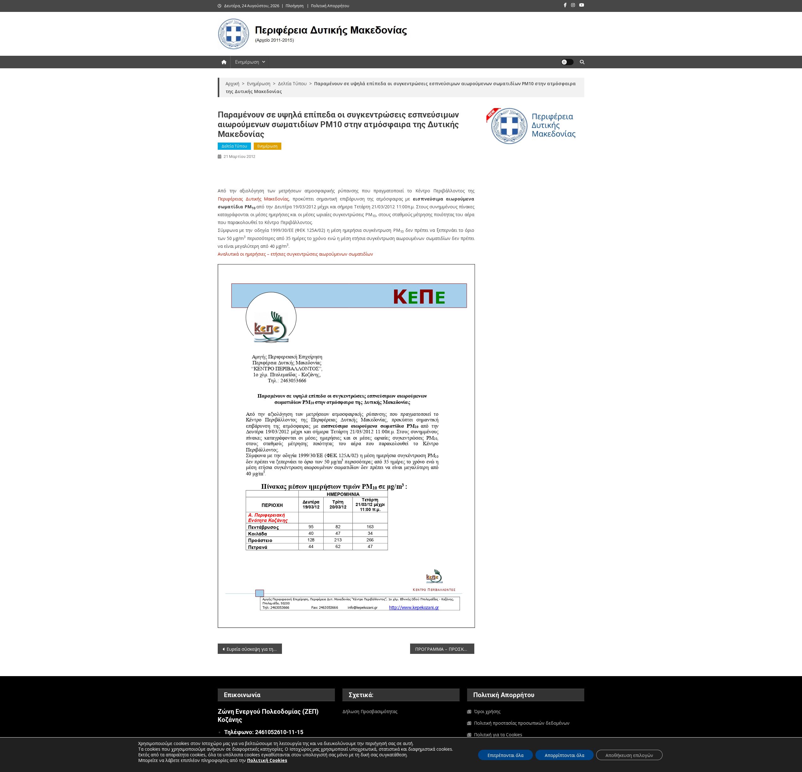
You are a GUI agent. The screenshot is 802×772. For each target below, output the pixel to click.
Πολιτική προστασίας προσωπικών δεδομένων (522, 723)
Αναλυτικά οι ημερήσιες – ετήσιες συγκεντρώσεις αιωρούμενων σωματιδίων (295, 254)
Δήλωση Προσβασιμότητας (369, 711)
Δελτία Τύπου (234, 146)
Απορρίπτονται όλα (564, 755)
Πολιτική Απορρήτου (330, 5)
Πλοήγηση (295, 5)
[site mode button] (567, 62)
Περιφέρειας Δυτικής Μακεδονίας (253, 199)
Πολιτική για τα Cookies (498, 735)
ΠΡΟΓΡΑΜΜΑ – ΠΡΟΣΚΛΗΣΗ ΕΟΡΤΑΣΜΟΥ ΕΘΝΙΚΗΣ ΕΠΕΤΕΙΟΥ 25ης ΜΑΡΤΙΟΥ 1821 (444, 649)
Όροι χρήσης (487, 711)
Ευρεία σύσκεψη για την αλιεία (254, 649)
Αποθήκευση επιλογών (629, 755)
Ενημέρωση (247, 62)
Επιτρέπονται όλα (505, 755)
